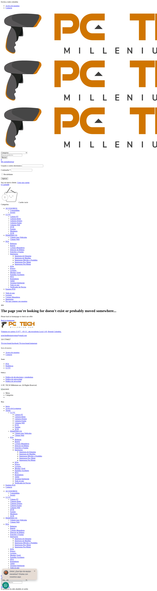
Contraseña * (5, 170)
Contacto (9, 8)
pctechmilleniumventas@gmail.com (14, 335)
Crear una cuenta (23, 183)
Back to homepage (7, 320)
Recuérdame (8, 174)
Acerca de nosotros (12, 6)
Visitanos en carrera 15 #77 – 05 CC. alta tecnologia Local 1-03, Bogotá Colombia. (31, 332)
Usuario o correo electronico (11, 166)
